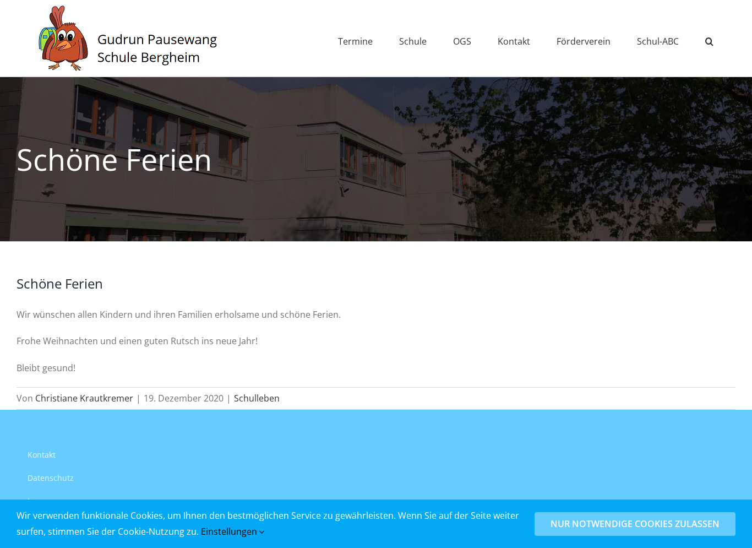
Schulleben (257, 398)
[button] (709, 38)
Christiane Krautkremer (84, 398)
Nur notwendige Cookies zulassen (635, 524)
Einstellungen (230, 531)
